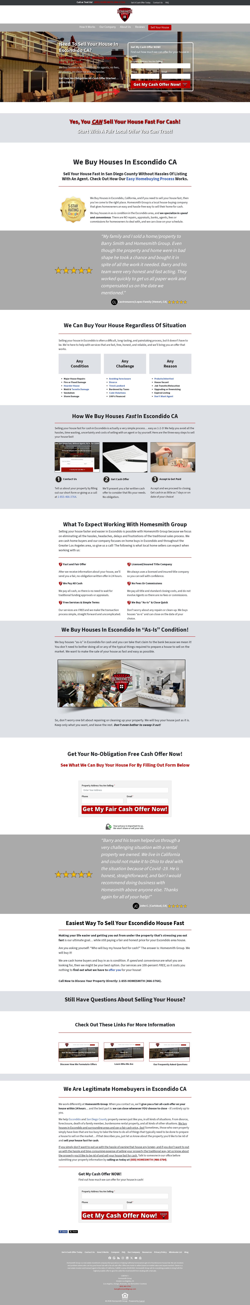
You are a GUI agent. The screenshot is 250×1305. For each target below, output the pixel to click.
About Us (125, 27)
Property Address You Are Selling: (147, 61)
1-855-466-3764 (67, 497)
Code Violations (117, 393)
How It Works (87, 27)
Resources (147, 1252)
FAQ (167, 2)
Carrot (142, 1301)
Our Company (107, 27)
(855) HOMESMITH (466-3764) (148, 1160)
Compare (115, 1252)
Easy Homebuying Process (150, 179)
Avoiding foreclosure (120, 378)
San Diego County (96, 1119)
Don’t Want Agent (163, 396)
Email (165, 72)
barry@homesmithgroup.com (125, 1289)
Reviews (140, 27)
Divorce (113, 382)
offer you (114, 970)
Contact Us (158, 2)
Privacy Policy (160, 1252)
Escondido (75, 1119)
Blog (186, 1252)
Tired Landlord (117, 385)
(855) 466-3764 (125, 1286)
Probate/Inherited (164, 378)
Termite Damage (80, 389)
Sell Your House (160, 27)
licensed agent (90, 1268)
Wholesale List (175, 1252)
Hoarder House (72, 385)
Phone (134, 72)
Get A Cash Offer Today (140, 2)
